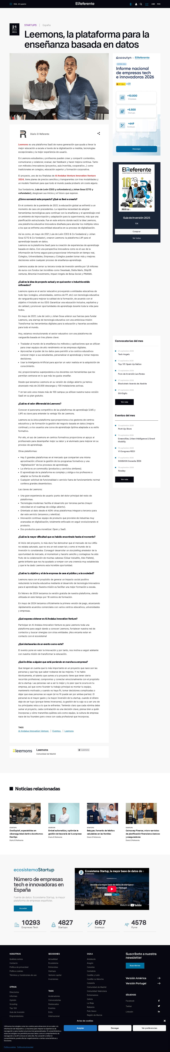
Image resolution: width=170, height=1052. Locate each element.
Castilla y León (93, 975)
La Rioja (90, 1003)
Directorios (14, 992)
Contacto (14, 963)
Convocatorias (54, 1000)
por (158, 4)
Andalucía (91, 959)
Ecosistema (53, 963)
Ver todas (137, 238)
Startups (52, 971)
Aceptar (80, 1028)
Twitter (129, 1006)
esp (146, 4)
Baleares (90, 1007)
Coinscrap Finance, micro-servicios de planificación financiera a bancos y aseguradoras (143, 833)
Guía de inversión (17, 1012)
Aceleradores (54, 996)
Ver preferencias (149, 1028)
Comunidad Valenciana (97, 991)
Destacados (53, 1004)
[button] (164, 1020)
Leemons (69, 731)
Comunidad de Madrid (96, 987)
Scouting (13, 1004)
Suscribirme (135, 965)
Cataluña (91, 983)
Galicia (90, 999)
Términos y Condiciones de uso (23, 975)
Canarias (91, 967)
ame (153, 4)
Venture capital (54, 975)
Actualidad (53, 959)
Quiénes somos (16, 959)
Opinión (13, 1000)
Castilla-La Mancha (95, 979)
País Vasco (91, 1011)
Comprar (137, 231)
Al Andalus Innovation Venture (33, 731)
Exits (50, 1012)
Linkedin (129, 1012)
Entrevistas (53, 967)
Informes (13, 996)
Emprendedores (16, 1016)
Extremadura (92, 995)
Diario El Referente (39, 134)
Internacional (54, 1016)
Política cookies (10, 1047)
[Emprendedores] (136, 4)
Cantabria (91, 971)
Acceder (23, 908)
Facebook (130, 1001)
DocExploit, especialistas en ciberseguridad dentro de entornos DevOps (26, 833)
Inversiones (53, 979)
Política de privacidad (25, 1047)
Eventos (56, 731)
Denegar (115, 1028)
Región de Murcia (94, 1015)
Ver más (124, 402)
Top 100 (13, 1008)
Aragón (90, 963)
